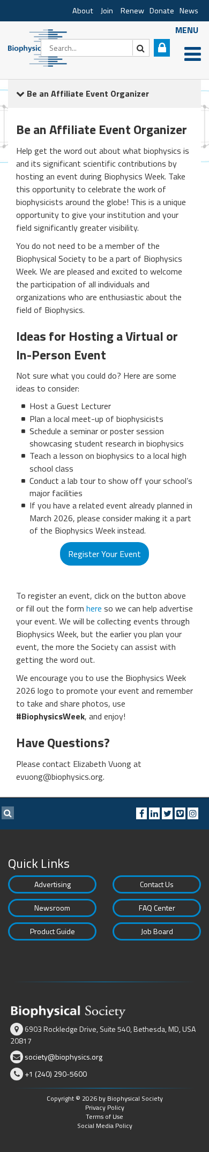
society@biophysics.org (63, 1056)
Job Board (157, 931)
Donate (162, 11)
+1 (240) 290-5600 (56, 1073)
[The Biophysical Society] (40, 47)
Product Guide (52, 931)
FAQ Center (157, 907)
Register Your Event (104, 553)
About (82, 11)
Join (107, 11)
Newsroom (52, 907)
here (94, 608)
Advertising (52, 884)
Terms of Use (104, 1116)
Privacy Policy (104, 1107)
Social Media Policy (104, 1125)
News (189, 11)
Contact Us (157, 884)
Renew (132, 11)
